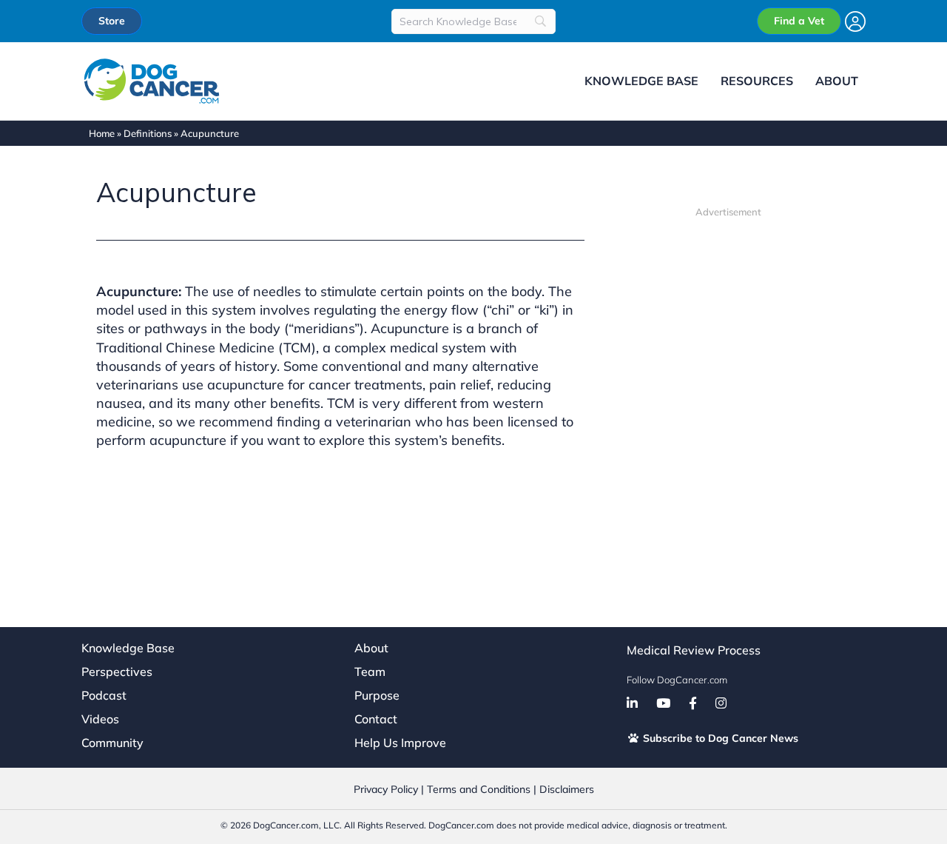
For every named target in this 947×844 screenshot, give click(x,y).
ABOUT (836, 80)
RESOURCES (757, 80)
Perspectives (116, 671)
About (371, 647)
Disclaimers (566, 789)
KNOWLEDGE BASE (641, 80)
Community (112, 742)
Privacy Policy (386, 789)
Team (369, 671)
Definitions (148, 133)
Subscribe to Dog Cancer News (719, 738)
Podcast (104, 695)
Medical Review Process (694, 650)
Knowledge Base (128, 647)
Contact (375, 718)
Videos (100, 718)
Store (111, 20)
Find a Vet (799, 20)
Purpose (377, 695)
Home (102, 133)
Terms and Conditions (478, 789)
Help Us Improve (400, 742)
